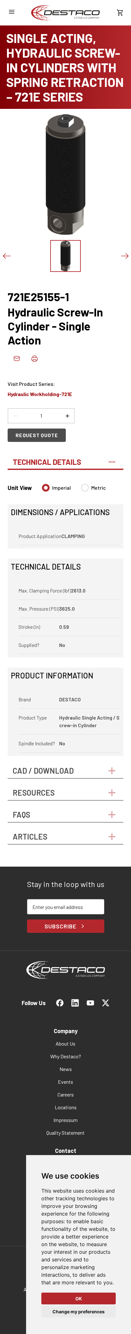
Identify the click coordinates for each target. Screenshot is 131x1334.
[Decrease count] (15, 415)
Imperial (61, 488)
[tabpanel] (65, 616)
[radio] (46, 488)
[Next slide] (124, 256)
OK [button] (78, 1298)
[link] (65, 12)
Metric (98, 488)
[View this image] (65, 256)
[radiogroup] (74, 490)
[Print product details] (34, 358)
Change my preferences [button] (78, 1311)
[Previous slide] (6, 256)
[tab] (65, 459)
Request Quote (37, 435)
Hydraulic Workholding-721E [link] (40, 394)
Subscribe (60, 926)
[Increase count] (67, 415)
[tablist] (65, 459)
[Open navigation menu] (11, 12)
